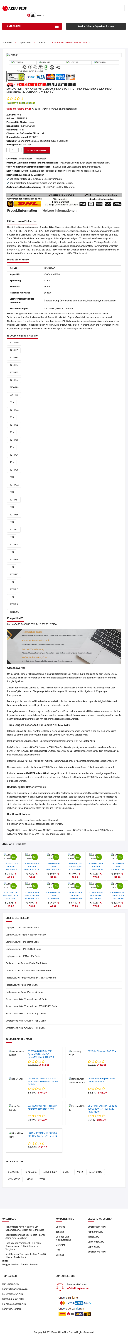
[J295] (77, 1053)
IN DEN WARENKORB (37, 150)
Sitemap (60, 1255)
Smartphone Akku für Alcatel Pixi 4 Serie (26, 1028)
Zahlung (60, 1232)
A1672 (80, 1172)
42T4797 (14, 574)
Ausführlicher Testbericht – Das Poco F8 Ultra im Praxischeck (25, 1256)
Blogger (6, 1264)
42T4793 (14, 544)
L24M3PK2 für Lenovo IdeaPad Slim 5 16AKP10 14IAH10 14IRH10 (32, 898)
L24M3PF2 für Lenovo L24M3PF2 (53, 895)
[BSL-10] (77, 1108)
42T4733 (14, 357)
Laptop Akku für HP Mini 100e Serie (23, 956)
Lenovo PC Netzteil (11, 1309)
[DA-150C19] (17, 1108)
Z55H (42, 1179)
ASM (12, 402)
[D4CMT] (16, 1079)
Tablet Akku (93, 1237)
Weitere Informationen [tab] (59, 210)
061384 (67, 1172)
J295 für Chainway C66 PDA (102, 1051)
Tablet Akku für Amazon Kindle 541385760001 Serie (31, 977)
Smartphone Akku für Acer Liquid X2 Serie (26, 999)
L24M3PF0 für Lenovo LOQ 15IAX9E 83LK (96, 895)
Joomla (24, 1264)
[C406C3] (77, 1080)
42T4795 (14, 559)
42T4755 (14, 514)
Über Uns (60, 1227)
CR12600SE (31, 1172)
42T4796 (14, 470)
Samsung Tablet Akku (13, 1299)
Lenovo (41, 42)
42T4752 (14, 425)
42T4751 (14, 499)
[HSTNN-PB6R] (17, 1135)
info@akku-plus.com (78, 1288)
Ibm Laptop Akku (10, 1284)
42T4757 (14, 380)
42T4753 (14, 372)
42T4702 (14, 484)
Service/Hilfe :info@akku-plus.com (96, 26)
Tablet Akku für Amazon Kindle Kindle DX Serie (28, 970)
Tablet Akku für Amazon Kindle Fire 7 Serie (26, 963)
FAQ (58, 1250)
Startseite (7, 42)
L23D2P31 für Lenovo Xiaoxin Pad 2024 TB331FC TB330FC (10, 898)
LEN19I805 (21, 118)
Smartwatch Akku (97, 1227)
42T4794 (14, 455)
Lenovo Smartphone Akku (15, 1289)
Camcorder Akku (96, 1241)
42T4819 (14, 604)
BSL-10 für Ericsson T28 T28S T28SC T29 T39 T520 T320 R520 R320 (102, 1109)
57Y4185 (14, 395)
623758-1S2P (50, 1172)
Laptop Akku (25, 42)
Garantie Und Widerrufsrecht (63, 1238)
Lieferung (60, 1245)
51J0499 (14, 387)
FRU (12, 477)
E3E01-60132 (95, 1172)
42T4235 (14, 342)
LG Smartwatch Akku (12, 1294)
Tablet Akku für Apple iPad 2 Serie (22, 985)
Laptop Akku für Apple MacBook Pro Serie (26, 934)
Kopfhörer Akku (95, 1232)
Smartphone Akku (97, 1251)
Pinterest (34, 1264)
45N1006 (14, 612)
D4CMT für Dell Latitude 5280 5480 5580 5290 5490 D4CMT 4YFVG (43, 1081)
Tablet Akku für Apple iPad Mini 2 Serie (24, 992)
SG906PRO (13, 1172)
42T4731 (14, 350)
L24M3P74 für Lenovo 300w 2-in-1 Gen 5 (117, 895)
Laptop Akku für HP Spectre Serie (22, 942)
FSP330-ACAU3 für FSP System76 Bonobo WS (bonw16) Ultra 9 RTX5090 (41, 1054)
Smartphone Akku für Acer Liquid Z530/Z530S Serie (31, 1006)
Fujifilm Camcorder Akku (14, 1304)
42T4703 (14, 410)
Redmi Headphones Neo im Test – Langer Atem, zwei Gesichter (25, 1236)
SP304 (29, 1179)
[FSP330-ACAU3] (17, 1053)
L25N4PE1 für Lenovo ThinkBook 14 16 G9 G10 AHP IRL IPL (32, 869)
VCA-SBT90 (14, 1179)
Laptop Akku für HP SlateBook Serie (23, 949)
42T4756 (14, 440)
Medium (15, 1264)
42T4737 (14, 365)
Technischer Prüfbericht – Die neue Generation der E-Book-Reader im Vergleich (23, 1246)
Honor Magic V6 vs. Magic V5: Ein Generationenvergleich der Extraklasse (24, 1228)
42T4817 (14, 589)
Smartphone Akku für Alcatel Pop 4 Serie (26, 1013)
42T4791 (14, 529)
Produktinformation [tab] (22, 210)
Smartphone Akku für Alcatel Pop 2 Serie (26, 1020)
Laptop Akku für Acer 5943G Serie (22, 927)
